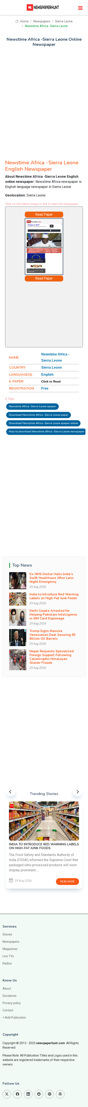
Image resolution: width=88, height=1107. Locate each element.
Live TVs (8, 956)
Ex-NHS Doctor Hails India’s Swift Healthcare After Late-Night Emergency (52, 578)
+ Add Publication (14, 1017)
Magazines (10, 948)
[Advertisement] (44, 101)
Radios (7, 963)
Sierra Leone (64, 21)
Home (23, 21)
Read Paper (44, 214)
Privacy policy (12, 1003)
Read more (67, 881)
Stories (7, 934)
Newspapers (41, 21)
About (7, 988)
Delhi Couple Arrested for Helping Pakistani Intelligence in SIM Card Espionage (53, 615)
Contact (8, 1010)
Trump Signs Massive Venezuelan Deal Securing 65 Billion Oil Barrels (52, 635)
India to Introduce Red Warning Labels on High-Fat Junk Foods (54, 596)
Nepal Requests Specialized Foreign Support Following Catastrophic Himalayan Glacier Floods (51, 657)
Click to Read (51, 381)
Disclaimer (10, 995)
